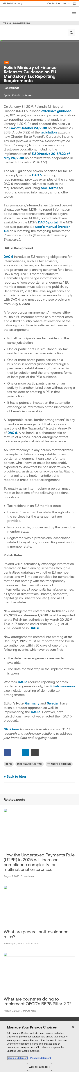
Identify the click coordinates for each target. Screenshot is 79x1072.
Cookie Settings (39, 1066)
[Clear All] (64, 32)
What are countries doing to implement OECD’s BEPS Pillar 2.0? (37, 1001)
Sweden (53, 703)
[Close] (73, 1027)
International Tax (29, 764)
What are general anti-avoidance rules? (36, 934)
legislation (49, 132)
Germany (32, 703)
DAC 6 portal (48, 222)
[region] (39, 1046)
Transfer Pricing (59, 764)
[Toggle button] (74, 14)
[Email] (35, 752)
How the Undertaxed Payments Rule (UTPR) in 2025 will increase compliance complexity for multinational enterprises (39, 862)
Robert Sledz (11, 87)
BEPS (6, 62)
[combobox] (39, 32)
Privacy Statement (40, 1058)
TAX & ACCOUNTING (16, 23)
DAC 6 (37, 175)
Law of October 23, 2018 (28, 128)
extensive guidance (56, 111)
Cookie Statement (18, 1058)
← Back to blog (15, 776)
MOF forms (49, 188)
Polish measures (62, 686)
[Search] (71, 32)
